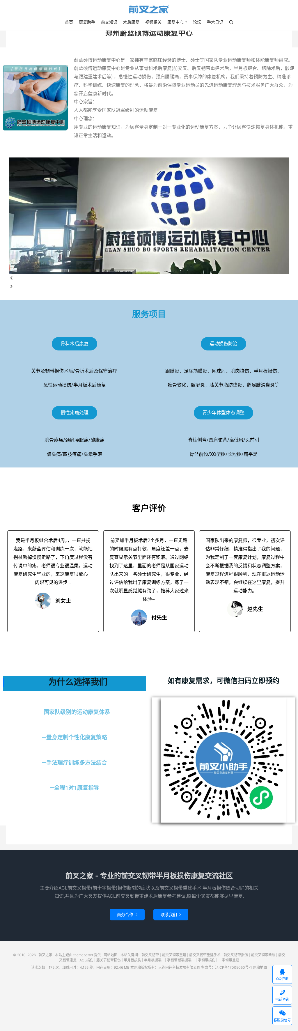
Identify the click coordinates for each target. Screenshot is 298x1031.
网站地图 (111, 955)
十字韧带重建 (228, 960)
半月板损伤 (132, 960)
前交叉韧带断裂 (263, 955)
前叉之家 (149, 9)
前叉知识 (109, 22)
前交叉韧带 (150, 955)
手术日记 (215, 22)
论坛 (197, 22)
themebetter (83, 955)
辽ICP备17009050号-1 (233, 967)
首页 (69, 22)
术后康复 (131, 22)
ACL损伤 (86, 960)
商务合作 (127, 914)
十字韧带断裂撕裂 (177, 960)
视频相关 (153, 22)
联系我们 (171, 914)
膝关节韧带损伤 (108, 960)
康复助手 (87, 22)
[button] (149, 278)
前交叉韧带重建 (174, 955)
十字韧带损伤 (204, 960)
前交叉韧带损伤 (236, 955)
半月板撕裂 (153, 960)
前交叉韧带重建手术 (205, 955)
